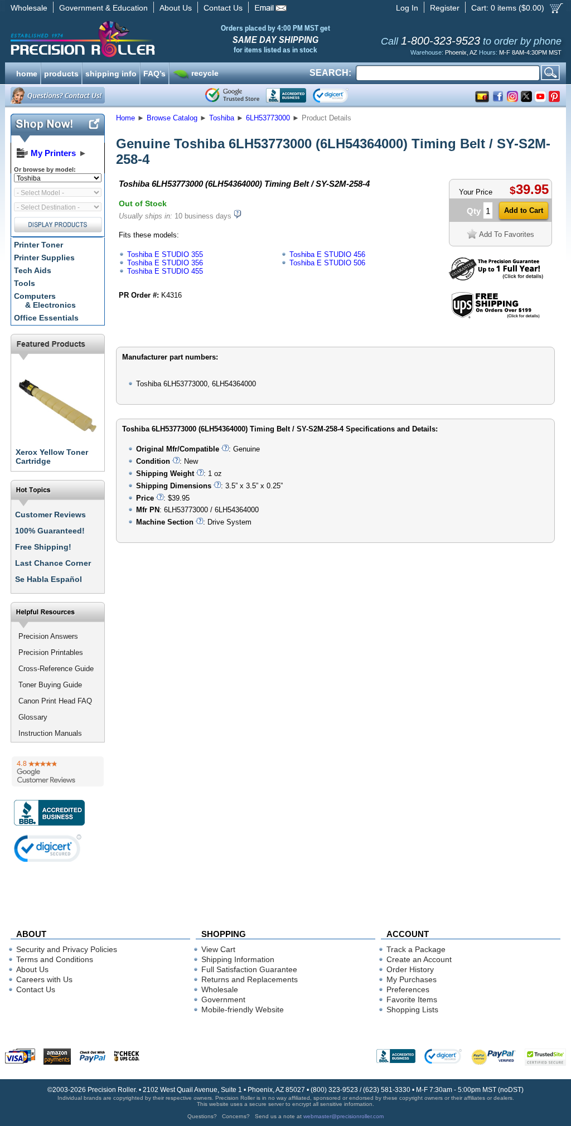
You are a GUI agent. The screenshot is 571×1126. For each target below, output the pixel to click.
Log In (407, 7)
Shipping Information (237, 959)
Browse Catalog (172, 118)
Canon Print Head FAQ (55, 701)
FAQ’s (154, 72)
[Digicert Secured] (48, 848)
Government (223, 999)
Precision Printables (50, 652)
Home (125, 118)
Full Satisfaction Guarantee (249, 969)
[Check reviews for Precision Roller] (58, 771)
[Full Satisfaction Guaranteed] (496, 278)
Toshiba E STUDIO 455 (165, 271)
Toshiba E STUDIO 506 (327, 263)
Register (444, 7)
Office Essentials (46, 317)
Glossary (32, 717)
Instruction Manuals (50, 733)
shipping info (111, 72)
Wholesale (29, 7)
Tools (24, 283)
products (61, 72)
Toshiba (221, 118)
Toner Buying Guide (50, 685)
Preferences (407, 989)
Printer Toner (38, 244)
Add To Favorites (506, 234)
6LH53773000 (268, 118)
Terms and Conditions (54, 959)
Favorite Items (411, 999)
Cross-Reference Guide (56, 668)
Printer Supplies (44, 257)
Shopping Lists (412, 1009)
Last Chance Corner (53, 563)
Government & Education (103, 7)
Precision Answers (48, 636)
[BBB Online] (286, 95)
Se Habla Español (48, 579)
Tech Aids (32, 270)
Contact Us (223, 7)
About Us (175, 7)
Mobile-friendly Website (242, 1009)
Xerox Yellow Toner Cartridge (52, 456)
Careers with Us (44, 979)
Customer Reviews (50, 514)
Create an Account (419, 959)
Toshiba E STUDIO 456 (327, 254)
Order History (410, 969)
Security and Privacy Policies (66, 949)
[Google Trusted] (232, 95)
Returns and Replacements (249, 979)
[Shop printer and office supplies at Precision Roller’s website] (141, 39)
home (26, 72)
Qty (474, 211)
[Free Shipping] (495, 316)
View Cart (218, 949)
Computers (45, 300)
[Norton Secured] (340, 95)
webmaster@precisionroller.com (343, 1116)
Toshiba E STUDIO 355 (165, 254)
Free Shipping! (43, 546)
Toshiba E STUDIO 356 (165, 263)
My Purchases (411, 979)
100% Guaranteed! (50, 530)
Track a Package (416, 949)
